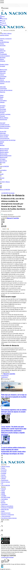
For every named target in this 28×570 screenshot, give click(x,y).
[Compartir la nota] (2, 222)
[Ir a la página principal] (14, 14)
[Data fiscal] (2, 567)
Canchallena (3, 100)
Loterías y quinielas (5, 114)
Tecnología (3, 109)
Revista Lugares (4, 152)
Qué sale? (2, 123)
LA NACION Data (4, 42)
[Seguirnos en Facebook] (2, 522)
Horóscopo (3, 111)
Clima (1, 40)
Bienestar (2, 78)
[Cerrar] (24, 28)
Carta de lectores (4, 138)
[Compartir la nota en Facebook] (2, 226)
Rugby (1, 97)
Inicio (3, 16)
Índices (2, 59)
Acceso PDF (3, 131)
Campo (2, 52)
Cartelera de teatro (5, 126)
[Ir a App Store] (5, 543)
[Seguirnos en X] (2, 526)
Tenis (1, 99)
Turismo (2, 107)
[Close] (2, 456)
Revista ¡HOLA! (4, 150)
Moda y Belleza (4, 118)
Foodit (3, 21)
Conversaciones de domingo (8, 140)
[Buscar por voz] (25, 30)
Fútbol (1, 95)
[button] (14, 108)
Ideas (1, 143)
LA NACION (4, 193)
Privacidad (10, 557)
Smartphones (5, 375)
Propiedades (3, 54)
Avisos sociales (4, 136)
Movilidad (2, 57)
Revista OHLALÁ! (4, 148)
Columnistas (3, 88)
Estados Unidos (4, 64)
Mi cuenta (4, 25)
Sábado (2, 142)
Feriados (2, 112)
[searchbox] (13, 30)
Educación (3, 73)
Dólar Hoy (2, 50)
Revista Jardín (3, 157)
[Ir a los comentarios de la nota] (4, 220)
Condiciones (4, 557)
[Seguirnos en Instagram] (2, 531)
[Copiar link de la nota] (2, 224)
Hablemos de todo (5, 81)
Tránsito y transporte (5, 38)
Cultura (2, 75)
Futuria (2, 49)
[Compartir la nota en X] (4, 226)
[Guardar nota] (2, 220)
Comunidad (3, 76)
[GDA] (5, 562)
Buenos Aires (3, 69)
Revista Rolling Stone (5, 155)
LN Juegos (2, 105)
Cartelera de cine (4, 124)
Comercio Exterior (5, 56)
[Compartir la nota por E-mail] (5, 226)
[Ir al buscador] (2, 10)
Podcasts (2, 116)
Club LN (4, 23)
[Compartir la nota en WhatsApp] (4, 222)
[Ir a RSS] (2, 535)
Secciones (4, 18)
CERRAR (2, 1)
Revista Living (3, 154)
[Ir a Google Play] (5, 540)
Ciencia (2, 80)
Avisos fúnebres (4, 135)
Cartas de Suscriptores (6, 90)
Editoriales (3, 87)
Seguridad (3, 71)
